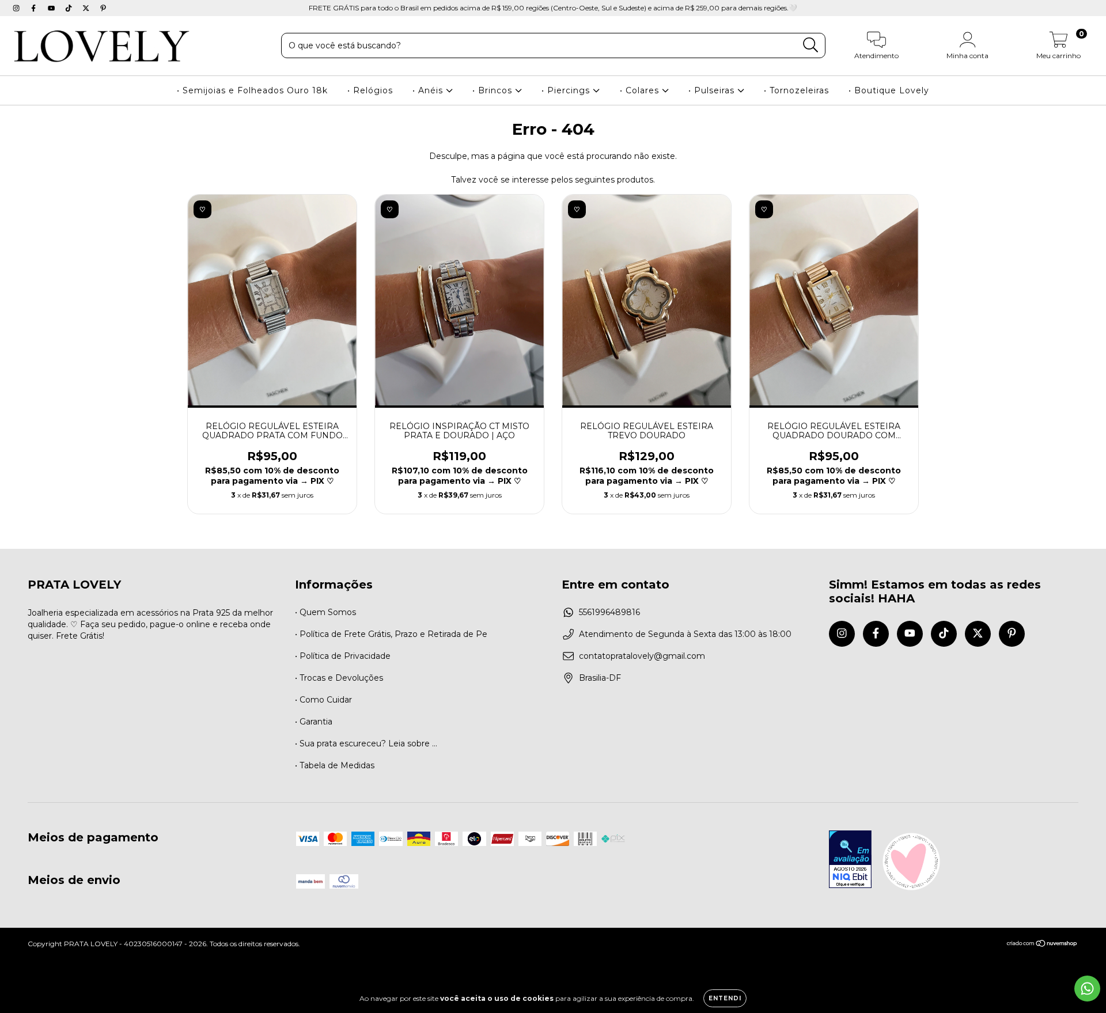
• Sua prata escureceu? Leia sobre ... (366, 743)
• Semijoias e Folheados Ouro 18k (252, 90)
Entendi (725, 998)
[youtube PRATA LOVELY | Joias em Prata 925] (52, 8)
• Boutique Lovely (889, 90)
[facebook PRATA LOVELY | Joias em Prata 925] (34, 8)
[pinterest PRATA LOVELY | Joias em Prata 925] (103, 8)
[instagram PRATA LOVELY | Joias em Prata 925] (17, 8)
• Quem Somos (325, 612)
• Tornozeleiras (796, 90)
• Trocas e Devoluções (339, 678)
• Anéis (429, 90)
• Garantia (313, 721)
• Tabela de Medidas (334, 765)
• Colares (641, 90)
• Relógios (370, 90)
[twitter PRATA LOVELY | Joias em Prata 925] (87, 8)
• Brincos (493, 90)
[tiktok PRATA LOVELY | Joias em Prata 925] (69, 8)
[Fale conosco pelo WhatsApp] (1087, 988)
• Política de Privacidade (343, 656)
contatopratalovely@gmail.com (642, 656)
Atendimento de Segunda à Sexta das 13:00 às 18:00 (685, 634)
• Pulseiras (712, 90)
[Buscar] (810, 45)
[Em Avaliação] (850, 860)
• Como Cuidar (323, 700)
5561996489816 (609, 612)
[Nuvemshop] (1042, 944)
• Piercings (567, 90)
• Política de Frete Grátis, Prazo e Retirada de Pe (391, 634)
